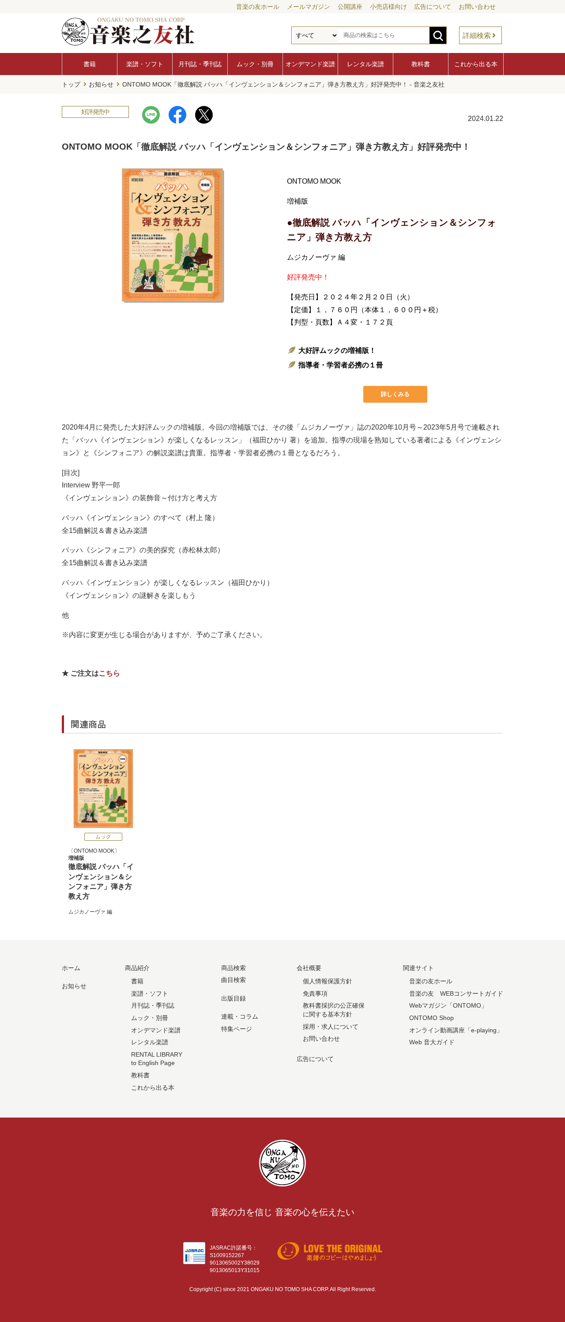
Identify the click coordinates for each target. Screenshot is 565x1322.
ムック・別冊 (255, 64)
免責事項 (315, 993)
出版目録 (233, 998)
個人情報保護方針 (327, 981)
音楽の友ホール (257, 6)
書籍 (89, 64)
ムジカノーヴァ (86, 912)
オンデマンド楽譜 (310, 64)
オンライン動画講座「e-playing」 (456, 1030)
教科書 (420, 64)
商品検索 (233, 967)
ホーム (71, 967)
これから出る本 (475, 64)
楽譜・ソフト (144, 64)
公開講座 (350, 6)
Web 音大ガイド (432, 1042)
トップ (71, 84)
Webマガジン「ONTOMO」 (448, 1005)
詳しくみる (395, 394)
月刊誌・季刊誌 (200, 64)
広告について (432, 6)
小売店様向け (388, 6)
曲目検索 (233, 979)
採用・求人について (330, 1026)
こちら (109, 673)
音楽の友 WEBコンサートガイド (456, 993)
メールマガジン (308, 6)
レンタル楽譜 (365, 64)
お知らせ (101, 84)
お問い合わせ (477, 6)
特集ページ (236, 1028)
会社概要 (309, 967)
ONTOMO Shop (431, 1017)
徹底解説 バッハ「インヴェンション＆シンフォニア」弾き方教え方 (101, 877)
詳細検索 (477, 35)
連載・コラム (239, 1016)
